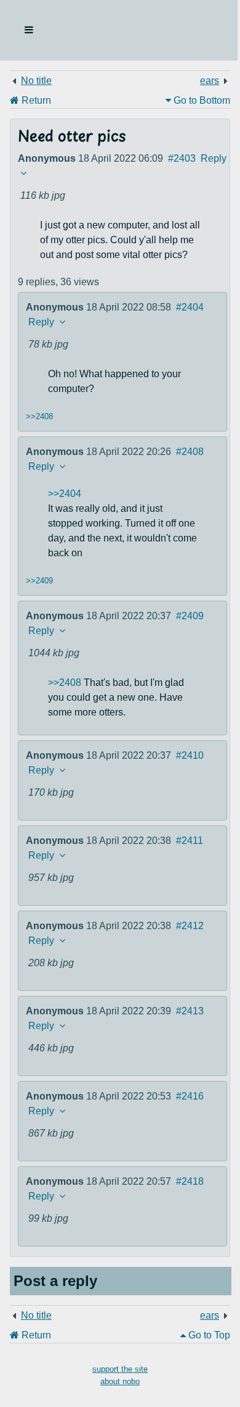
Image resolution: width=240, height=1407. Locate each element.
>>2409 (39, 580)
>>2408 (39, 416)
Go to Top (208, 1335)
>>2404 (64, 493)
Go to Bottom (200, 100)
